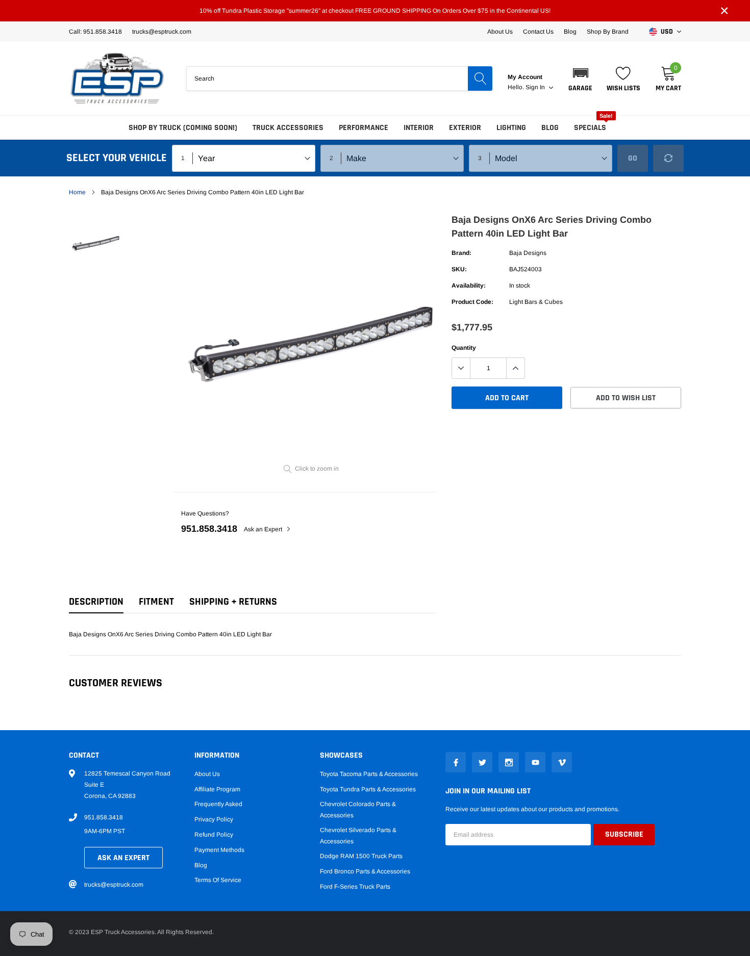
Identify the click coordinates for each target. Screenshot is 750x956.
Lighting (511, 127)
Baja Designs (527, 252)
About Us (500, 32)
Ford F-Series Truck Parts (355, 886)
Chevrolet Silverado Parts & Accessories (358, 835)
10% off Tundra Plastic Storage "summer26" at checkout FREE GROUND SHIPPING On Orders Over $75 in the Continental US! (375, 10)
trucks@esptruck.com (113, 884)
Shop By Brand (608, 32)
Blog (570, 32)
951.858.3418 (209, 529)
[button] (580, 78)
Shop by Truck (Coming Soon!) (183, 127)
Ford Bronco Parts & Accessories (365, 871)
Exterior (465, 127)
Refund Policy (213, 834)
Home (77, 192)
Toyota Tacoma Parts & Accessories (369, 774)
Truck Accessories (288, 127)
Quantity (464, 347)
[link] (95, 242)
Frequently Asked (218, 804)
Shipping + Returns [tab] (233, 602)
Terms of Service (217, 880)
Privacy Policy (213, 819)
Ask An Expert (123, 857)
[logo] (117, 78)
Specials (590, 127)
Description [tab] (96, 602)
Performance (363, 127)
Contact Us (538, 32)
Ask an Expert (264, 529)
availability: (469, 285)
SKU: (459, 269)
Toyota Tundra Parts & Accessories (368, 789)
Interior (419, 127)
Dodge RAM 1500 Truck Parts (361, 856)
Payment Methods (219, 850)
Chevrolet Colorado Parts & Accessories (358, 809)
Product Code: (472, 301)
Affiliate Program (217, 789)
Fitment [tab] (156, 602)
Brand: (461, 252)
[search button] (480, 78)
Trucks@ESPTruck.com (161, 32)
